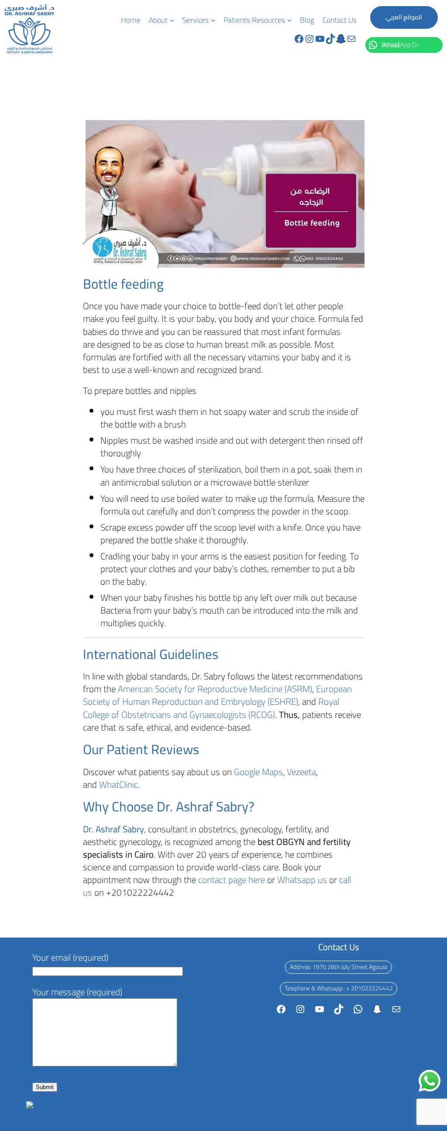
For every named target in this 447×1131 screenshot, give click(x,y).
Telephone (297, 988)
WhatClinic (118, 784)
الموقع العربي (404, 17)
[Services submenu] (213, 20)
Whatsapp (329, 988)
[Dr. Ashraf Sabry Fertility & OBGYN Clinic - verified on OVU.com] (108, 1120)
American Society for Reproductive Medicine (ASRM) (215, 688)
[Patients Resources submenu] (289, 20)
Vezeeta (301, 771)
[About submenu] (172, 20)
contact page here (231, 879)
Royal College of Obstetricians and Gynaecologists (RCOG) (211, 708)
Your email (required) (70, 957)
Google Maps (258, 771)
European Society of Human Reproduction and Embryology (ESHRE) (217, 695)
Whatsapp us (303, 879)
